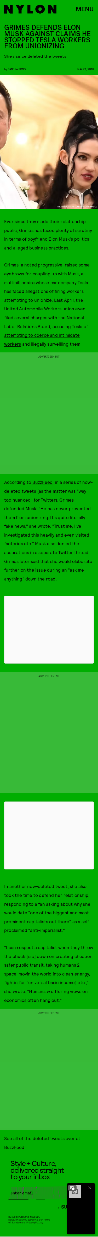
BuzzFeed (42, 482)
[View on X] (49, 629)
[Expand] (72, 1188)
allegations (36, 291)
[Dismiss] (89, 1188)
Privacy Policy (34, 1222)
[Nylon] (30, 9)
